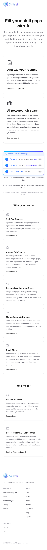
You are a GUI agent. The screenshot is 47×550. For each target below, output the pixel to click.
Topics (28, 517)
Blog (27, 513)
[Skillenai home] (10, 4)
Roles (28, 501)
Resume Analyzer (10, 493)
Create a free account (21, 185)
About (5, 509)
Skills (28, 497)
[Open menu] (42, 4)
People (28, 505)
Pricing (5, 505)
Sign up (6, 531)
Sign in (5, 527)
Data (27, 493)
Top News (29, 509)
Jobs (5, 497)
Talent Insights (8, 501)
